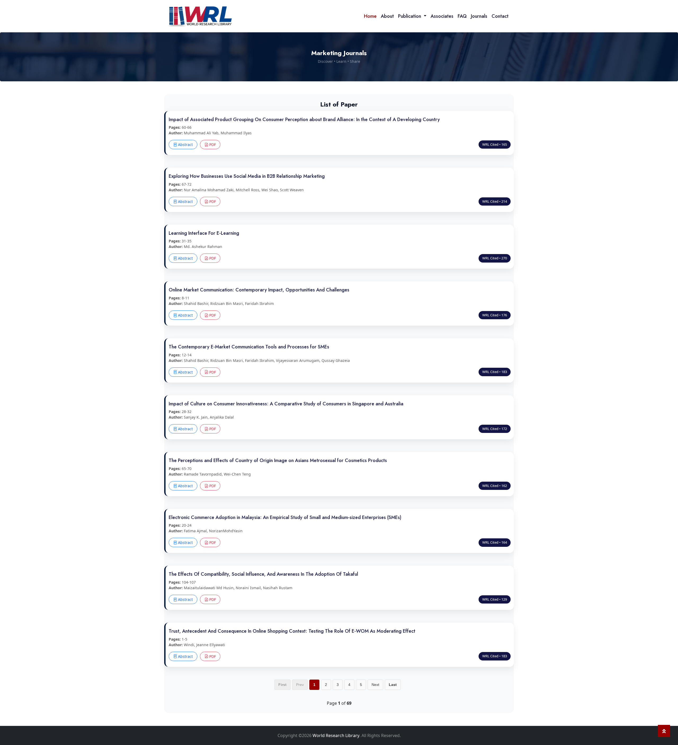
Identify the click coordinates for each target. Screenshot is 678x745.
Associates (442, 16)
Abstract (185, 144)
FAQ (462, 16)
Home (370, 16)
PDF (212, 144)
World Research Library (336, 735)
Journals (479, 16)
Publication (410, 16)
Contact (500, 16)
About (387, 16)
